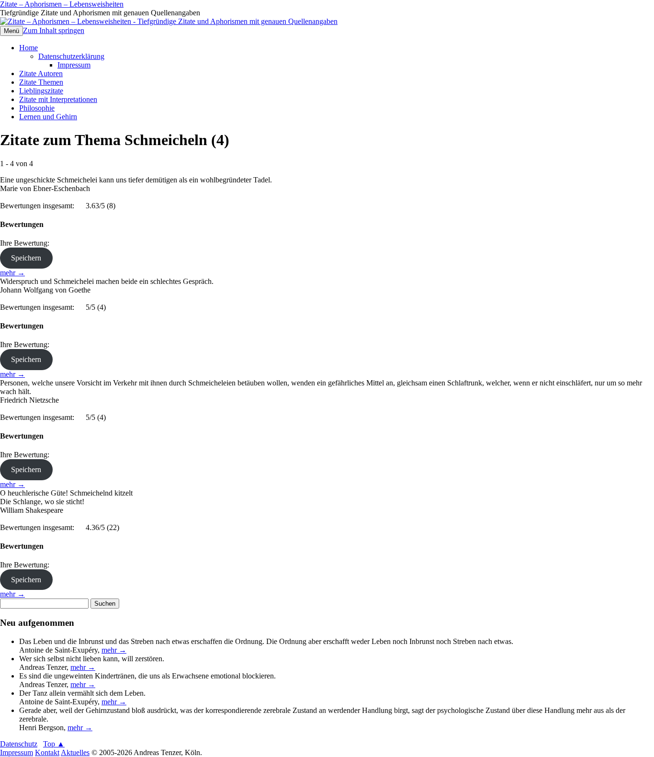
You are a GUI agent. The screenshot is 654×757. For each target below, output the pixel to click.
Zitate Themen (41, 82)
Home (28, 48)
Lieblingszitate (41, 91)
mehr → (12, 273)
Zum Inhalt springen (53, 30)
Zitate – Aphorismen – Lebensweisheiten (62, 4)
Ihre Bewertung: (26, 243)
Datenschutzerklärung (71, 56)
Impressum (73, 65)
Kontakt (47, 752)
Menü (11, 30)
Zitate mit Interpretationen (58, 99)
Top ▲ (54, 744)
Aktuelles (75, 752)
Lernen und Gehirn (48, 117)
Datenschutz (18, 744)
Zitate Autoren (41, 73)
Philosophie (37, 108)
